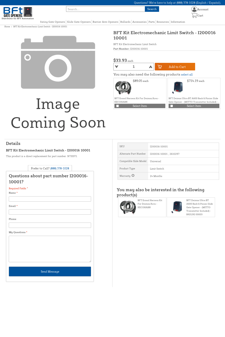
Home (7, 26)
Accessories (139, 21)
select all (187, 74)
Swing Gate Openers (52, 21)
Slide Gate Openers (79, 21)
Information (178, 21)
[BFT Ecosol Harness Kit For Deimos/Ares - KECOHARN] (123, 87)
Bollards (125, 21)
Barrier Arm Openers (105, 21)
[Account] (194, 9)
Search (152, 9)
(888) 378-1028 (59, 168)
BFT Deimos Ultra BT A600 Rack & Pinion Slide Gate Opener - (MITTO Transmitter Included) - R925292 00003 (193, 102)
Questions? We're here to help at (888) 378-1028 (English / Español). (177, 2)
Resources (163, 21)
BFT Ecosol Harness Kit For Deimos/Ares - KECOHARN (150, 204)
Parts (152, 21)
